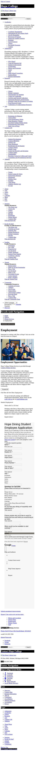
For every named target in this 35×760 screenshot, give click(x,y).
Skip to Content (5, 1)
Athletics (7, 159)
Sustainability (12, 154)
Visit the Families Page (11, 259)
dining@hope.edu (6, 637)
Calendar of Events (14, 286)
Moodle (10, 214)
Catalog (10, 47)
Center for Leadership (14, 96)
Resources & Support (14, 37)
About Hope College (14, 292)
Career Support (12, 276)
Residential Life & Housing (16, 146)
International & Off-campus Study (18, 33)
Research (7, 78)
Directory (7, 308)
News (6, 194)
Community (7, 282)
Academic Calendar (14, 255)
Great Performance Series (15, 119)
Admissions (7, 48)
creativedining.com (21, 399)
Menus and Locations (14, 618)
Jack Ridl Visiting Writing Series (17, 123)
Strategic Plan (12, 230)
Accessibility (8, 702)
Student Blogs (12, 75)
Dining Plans (12, 619)
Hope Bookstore (13, 144)
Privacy (6, 704)
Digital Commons (13, 93)
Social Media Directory (11, 683)
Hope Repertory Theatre (15, 121)
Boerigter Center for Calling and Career (20, 156)
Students (7, 204)
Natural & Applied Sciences (16, 38)
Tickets (10, 172)
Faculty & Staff (9, 224)
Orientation (11, 245)
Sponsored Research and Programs (18, 99)
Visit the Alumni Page (10, 279)
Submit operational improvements (11, 611)
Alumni (6, 262)
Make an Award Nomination (16, 267)
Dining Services (9, 319)
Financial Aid (12, 249)
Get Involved (12, 250)
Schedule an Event (13, 229)
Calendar (7, 195)
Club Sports (11, 182)
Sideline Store (12, 179)
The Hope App (12, 207)
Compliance (8, 697)
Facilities (10, 180)
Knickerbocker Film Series (16, 124)
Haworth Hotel (12, 294)
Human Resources (13, 232)
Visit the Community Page (12, 299)
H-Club (10, 185)
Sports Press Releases (14, 175)
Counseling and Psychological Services (19, 157)
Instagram (7, 644)
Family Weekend (13, 252)
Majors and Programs (14, 68)
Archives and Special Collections (18, 98)
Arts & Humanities (13, 35)
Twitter (6, 642)
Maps (6, 197)
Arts (5, 106)
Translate (18, 304)
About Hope (8, 724)
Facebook (7, 640)
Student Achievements (14, 65)
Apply (10, 70)
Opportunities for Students (16, 94)
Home (6, 315)
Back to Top (4, 747)
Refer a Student (12, 277)
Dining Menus (12, 217)
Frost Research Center (14, 103)
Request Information (14, 76)
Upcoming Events (13, 274)
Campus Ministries (13, 141)
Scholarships (12, 66)
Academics (7, 22)
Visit (9, 71)
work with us (8, 399)
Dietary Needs (12, 623)
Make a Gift (11, 272)
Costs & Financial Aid (14, 63)
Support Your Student (14, 254)
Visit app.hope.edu (9, 220)
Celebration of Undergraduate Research (20, 104)
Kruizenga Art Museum (15, 116)
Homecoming (12, 266)
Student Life (11, 142)
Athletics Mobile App (14, 184)
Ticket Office (12, 118)
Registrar (11, 40)
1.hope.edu (11, 209)
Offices (6, 317)
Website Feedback (9, 700)
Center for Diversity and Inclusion (18, 151)
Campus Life (8, 128)
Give (5, 200)
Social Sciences (12, 42)
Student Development (14, 139)
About (6, 189)
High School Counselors (15, 73)
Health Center (12, 149)
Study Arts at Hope (14, 126)
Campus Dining (13, 147)
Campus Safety (12, 152)
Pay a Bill (11, 247)
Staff (9, 624)
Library (10, 43)
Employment (12, 621)
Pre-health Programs (14, 45)
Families (6, 242)
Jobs (5, 199)
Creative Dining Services (8, 368)
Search (28, 18)
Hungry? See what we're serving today (12, 614)
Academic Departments (15, 31)
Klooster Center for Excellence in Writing (20, 101)
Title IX (6, 695)
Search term (4, 18)
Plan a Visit (11, 269)
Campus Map (12, 219)
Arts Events (11, 289)
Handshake (11, 215)
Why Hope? (11, 61)
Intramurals (11, 177)
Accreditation (8, 699)
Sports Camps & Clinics (15, 174)
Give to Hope (8, 734)
